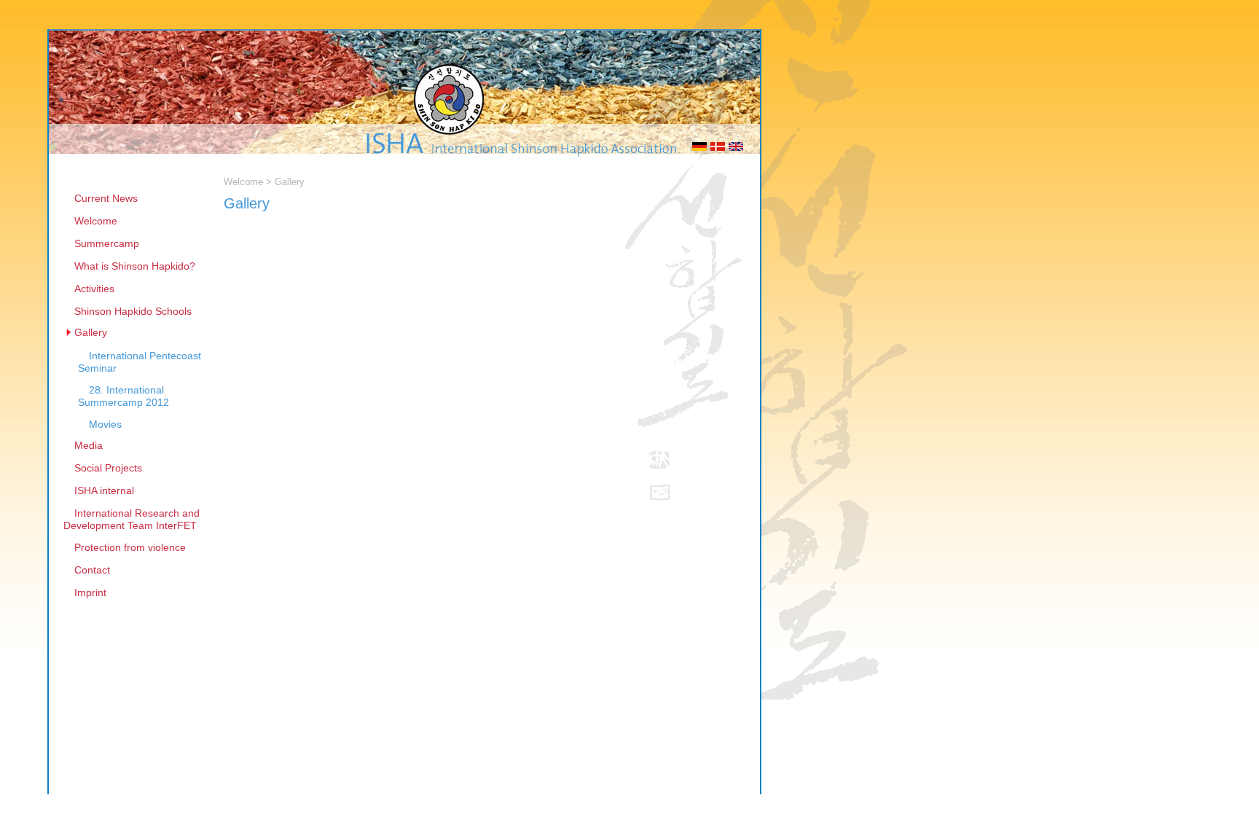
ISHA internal (104, 490)
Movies (105, 424)
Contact (92, 570)
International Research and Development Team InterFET (131, 519)
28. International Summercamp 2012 (123, 396)
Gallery (90, 332)
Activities (94, 288)
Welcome (95, 221)
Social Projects (108, 468)
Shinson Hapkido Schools (133, 311)
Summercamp (106, 243)
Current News (106, 198)
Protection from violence (130, 547)
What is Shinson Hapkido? (134, 266)
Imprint (90, 592)
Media (88, 445)
